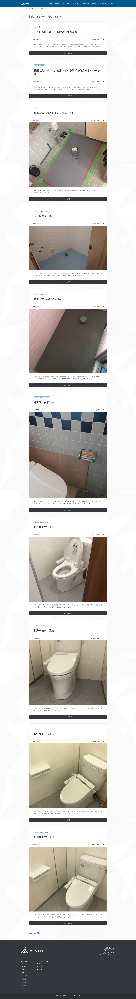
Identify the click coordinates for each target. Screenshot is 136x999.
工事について (75, 3)
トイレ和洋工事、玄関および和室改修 (55, 31)
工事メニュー (65, 3)
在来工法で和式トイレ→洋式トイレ (54, 112)
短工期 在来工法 (44, 402)
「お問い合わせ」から (109, 954)
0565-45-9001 (111, 950)
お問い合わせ (102, 3)
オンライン (111, 3)
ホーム (50, 3)
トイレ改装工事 (43, 216)
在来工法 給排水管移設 (47, 299)
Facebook (41, 966)
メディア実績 (85, 3)
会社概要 (57, 3)
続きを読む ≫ (68, 53)
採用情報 (93, 3)
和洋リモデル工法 (44, 527)
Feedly (40, 969)
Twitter (40, 963)
